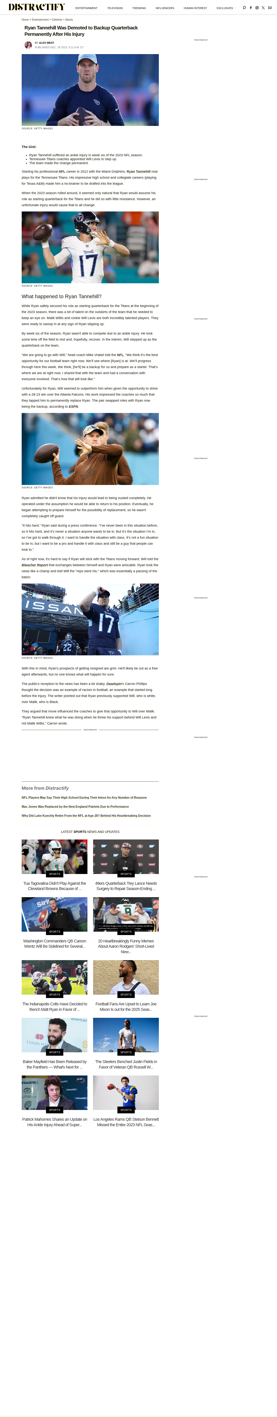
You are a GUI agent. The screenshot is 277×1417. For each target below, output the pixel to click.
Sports (69, 19)
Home (25, 19)
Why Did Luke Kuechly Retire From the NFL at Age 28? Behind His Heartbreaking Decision (86, 815)
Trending (139, 8)
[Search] (244, 7)
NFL (62, 171)
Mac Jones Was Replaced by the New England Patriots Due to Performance (75, 806)
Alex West (46, 42)
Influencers (165, 8)
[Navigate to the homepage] (37, 7)
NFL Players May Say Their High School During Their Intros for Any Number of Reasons (84, 797)
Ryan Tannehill (139, 171)
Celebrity (57, 19)
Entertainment (86, 8)
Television (115, 8)
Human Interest (195, 8)
